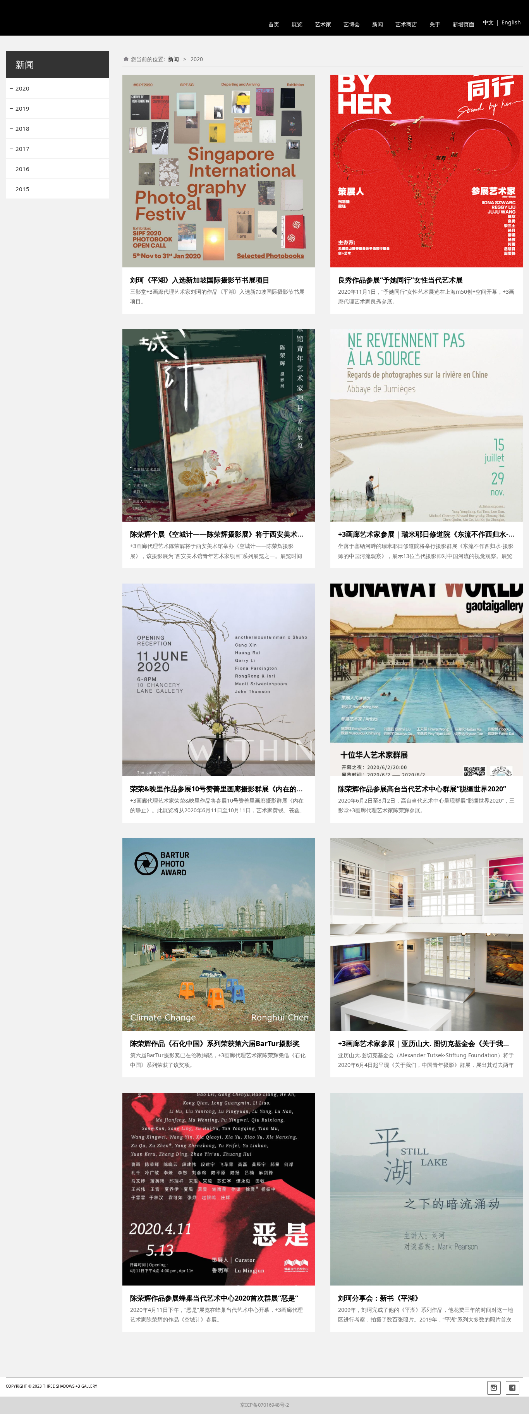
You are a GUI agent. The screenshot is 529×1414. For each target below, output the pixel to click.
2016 (22, 169)
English (511, 22)
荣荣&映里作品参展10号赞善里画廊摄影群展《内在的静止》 (224, 788)
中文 (488, 22)
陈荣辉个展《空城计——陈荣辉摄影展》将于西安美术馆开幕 (224, 534)
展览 (297, 24)
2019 (22, 108)
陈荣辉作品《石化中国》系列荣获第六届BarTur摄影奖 (215, 1043)
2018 (22, 128)
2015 (22, 189)
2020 (22, 88)
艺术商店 (406, 24)
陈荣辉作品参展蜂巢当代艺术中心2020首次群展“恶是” (214, 1298)
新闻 (377, 24)
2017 (22, 148)
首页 (273, 24)
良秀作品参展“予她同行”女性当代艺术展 (400, 279)
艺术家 (323, 24)
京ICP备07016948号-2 (264, 1404)
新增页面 (463, 24)
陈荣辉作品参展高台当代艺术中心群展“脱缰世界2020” (422, 788)
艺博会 (352, 24)
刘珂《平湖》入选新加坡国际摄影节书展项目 (200, 279)
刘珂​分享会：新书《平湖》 (380, 1298)
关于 (434, 24)
